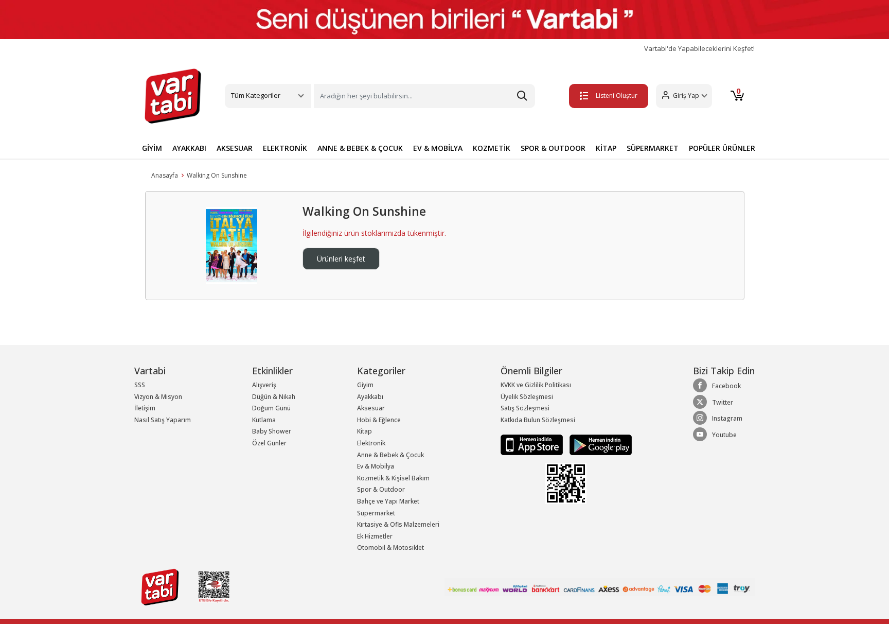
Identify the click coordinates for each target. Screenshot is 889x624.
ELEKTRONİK (285, 148)
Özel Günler (269, 443)
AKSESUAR (235, 148)
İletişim (144, 408)
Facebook (726, 386)
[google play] (598, 444)
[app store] (532, 444)
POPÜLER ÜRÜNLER (722, 148)
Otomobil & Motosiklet (390, 547)
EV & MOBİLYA (438, 148)
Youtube (724, 434)
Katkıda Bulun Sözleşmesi (538, 419)
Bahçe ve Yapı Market (388, 501)
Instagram (727, 418)
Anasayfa (164, 175)
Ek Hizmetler (375, 536)
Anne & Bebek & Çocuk (390, 454)
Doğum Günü (271, 408)
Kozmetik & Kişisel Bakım (393, 478)
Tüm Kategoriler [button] (255, 95)
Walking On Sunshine (217, 175)
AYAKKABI (189, 148)
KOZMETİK (491, 148)
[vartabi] (172, 95)
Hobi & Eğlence (379, 419)
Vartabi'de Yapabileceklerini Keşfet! (699, 48)
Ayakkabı (370, 396)
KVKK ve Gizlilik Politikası (536, 384)
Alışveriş (264, 384)
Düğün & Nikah (273, 396)
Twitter (722, 402)
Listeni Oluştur (616, 95)
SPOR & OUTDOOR (553, 148)
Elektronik (371, 443)
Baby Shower (271, 431)
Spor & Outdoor (381, 489)
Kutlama (264, 419)
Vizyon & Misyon (158, 396)
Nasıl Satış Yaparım (162, 419)
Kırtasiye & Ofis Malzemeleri (398, 524)
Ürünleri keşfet (341, 259)
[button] (684, 96)
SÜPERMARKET (653, 148)
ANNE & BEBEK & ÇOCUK (360, 148)
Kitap (364, 431)
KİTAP (606, 148)
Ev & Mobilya (375, 466)
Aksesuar (371, 408)
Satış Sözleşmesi (525, 408)
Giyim (365, 384)
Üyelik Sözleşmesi (527, 396)
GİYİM (152, 148)
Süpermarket (376, 513)
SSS (139, 384)
